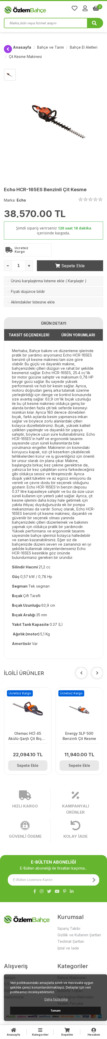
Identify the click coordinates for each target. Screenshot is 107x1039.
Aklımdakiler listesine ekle (33, 302)
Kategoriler (40, 1034)
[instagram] (41, 891)
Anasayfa (22, 47)
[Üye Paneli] (85, 8)
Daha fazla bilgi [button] (56, 999)
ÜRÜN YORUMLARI (78, 335)
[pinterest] (65, 891)
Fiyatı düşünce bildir (28, 291)
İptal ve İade (68, 948)
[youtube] (57, 891)
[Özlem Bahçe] (41, 9)
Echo (21, 200)
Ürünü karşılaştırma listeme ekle (37, 281)
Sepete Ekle (72, 265)
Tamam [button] (55, 1010)
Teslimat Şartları (70, 941)
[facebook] (34, 891)
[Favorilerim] (74, 8)
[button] (97, 672)
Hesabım (94, 1034)
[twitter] (49, 891)
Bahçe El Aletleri (83, 47)
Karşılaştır (76, 281)
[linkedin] (72, 891)
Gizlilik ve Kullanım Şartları (79, 935)
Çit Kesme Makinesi (25, 56)
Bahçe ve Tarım (50, 47)
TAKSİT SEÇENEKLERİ (29, 335)
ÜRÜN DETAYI (53, 323)
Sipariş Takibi (68, 928)
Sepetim (67, 1034)
